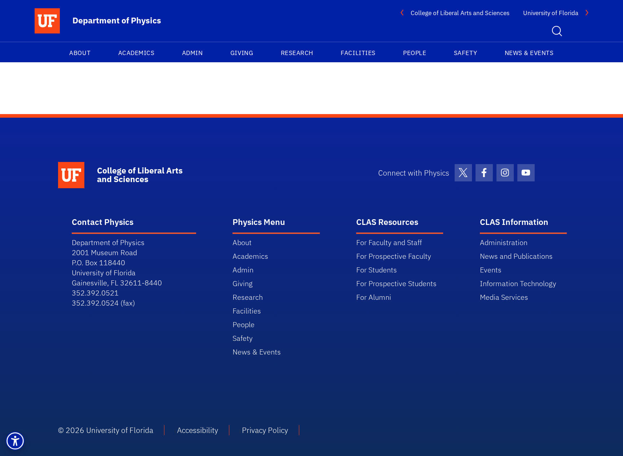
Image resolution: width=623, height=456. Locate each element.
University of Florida (550, 13)
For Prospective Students (396, 283)
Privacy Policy (265, 430)
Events (491, 270)
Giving (241, 53)
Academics (136, 53)
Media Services (504, 297)
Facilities (358, 53)
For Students (376, 270)
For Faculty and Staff (389, 242)
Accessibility (197, 430)
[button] (15, 441)
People (414, 53)
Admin (192, 53)
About (79, 53)
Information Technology (518, 283)
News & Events (529, 53)
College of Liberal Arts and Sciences (460, 13)
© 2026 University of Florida (105, 430)
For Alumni (373, 297)
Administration (503, 242)
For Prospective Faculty (393, 256)
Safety (465, 53)
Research (297, 53)
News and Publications (516, 256)
